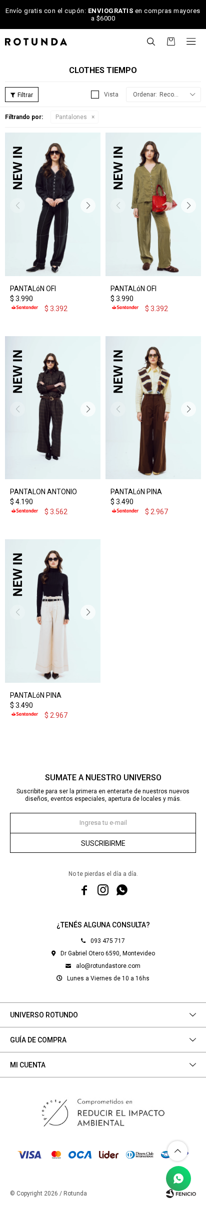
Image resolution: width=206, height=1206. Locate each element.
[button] (151, 41)
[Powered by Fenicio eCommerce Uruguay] (181, 1193)
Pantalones (71, 117)
